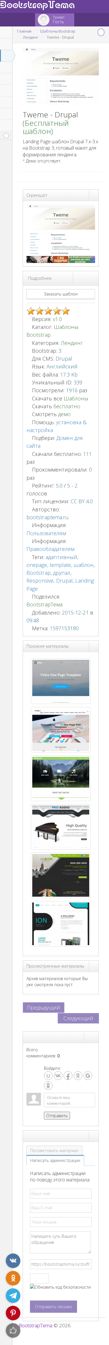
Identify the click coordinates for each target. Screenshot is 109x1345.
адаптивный (61, 557)
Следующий (78, 1018)
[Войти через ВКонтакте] (58, 1075)
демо (64, 414)
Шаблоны (76, 398)
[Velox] (61, 680)
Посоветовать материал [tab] (54, 1150)
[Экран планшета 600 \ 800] (88, 277)
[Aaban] (61, 729)
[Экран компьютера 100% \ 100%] (78, 277)
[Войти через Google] (87, 1075)
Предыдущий (43, 1007)
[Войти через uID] (48, 1075)
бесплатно (66, 406)
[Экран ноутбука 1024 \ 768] (83, 277)
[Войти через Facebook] (68, 1075)
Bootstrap (38, 572)
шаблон (84, 564)
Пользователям (46, 533)
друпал (61, 572)
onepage (36, 564)
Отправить (57, 1115)
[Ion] (61, 923)
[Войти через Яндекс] (78, 1075)
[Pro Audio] (61, 826)
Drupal (64, 580)
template (60, 564)
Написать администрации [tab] (55, 1160)
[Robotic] (61, 874)
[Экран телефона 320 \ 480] (93, 277)
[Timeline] (61, 777)
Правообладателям (50, 548)
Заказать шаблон (61, 294)
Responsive (39, 580)
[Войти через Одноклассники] (48, 1085)
